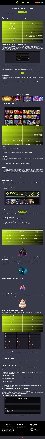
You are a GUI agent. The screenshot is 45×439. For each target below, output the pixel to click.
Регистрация (37, 2)
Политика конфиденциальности (35, 429)
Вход (42, 2)
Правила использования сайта (35, 430)
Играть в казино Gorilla (22, 11)
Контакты (32, 428)
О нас (31, 427)
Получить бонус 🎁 (22, 211)
